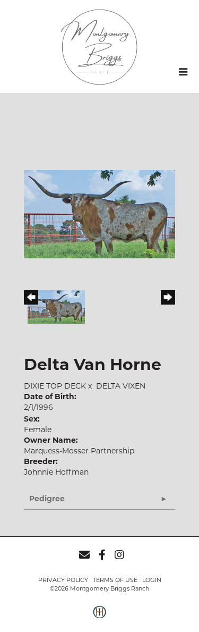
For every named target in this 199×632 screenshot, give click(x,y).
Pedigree (47, 498)
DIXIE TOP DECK (55, 386)
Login (151, 580)
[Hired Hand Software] (99, 617)
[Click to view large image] (99, 213)
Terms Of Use (115, 580)
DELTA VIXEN (120, 386)
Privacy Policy (63, 580)
